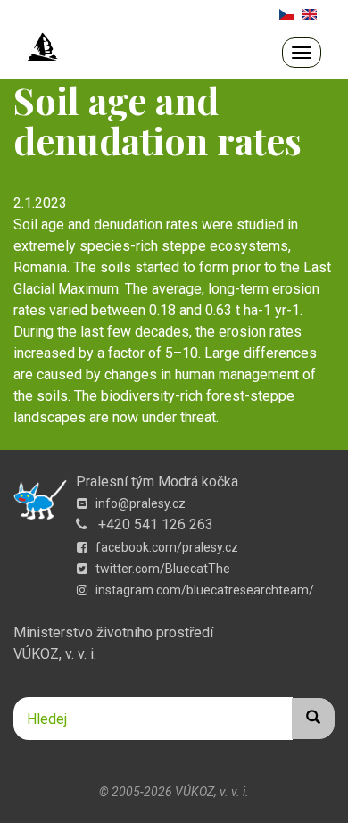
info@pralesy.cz (139, 503)
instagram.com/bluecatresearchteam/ (203, 590)
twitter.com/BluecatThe (161, 568)
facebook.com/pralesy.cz (165, 547)
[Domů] (42, 47)
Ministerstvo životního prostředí (113, 632)
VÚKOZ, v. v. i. (54, 653)
